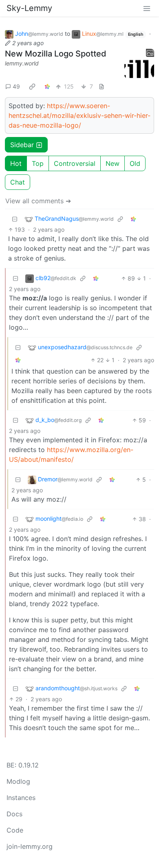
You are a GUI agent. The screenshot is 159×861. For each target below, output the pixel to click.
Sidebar (22, 145)
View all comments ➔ (38, 201)
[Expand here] (139, 64)
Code (15, 830)
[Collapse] (14, 219)
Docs (14, 814)
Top (38, 163)
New (112, 163)
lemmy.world (22, 63)
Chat (17, 182)
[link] (32, 86)
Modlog (18, 781)
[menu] (146, 8)
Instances (21, 798)
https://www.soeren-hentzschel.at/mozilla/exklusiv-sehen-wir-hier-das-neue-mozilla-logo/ (79, 115)
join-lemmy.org (30, 846)
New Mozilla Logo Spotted (55, 54)
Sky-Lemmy (29, 8)
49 (16, 86)
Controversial (74, 163)
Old (135, 163)
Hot (16, 163)
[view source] (101, 86)
